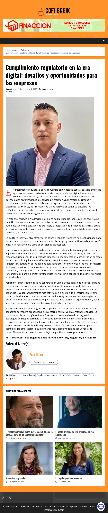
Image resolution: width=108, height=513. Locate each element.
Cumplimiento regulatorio (24, 375)
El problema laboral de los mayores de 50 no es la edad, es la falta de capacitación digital (29, 412)
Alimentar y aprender (29, 458)
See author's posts (44, 362)
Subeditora (11, 89)
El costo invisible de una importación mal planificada (78, 412)
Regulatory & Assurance (47, 375)
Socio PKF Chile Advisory (70, 375)
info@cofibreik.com (54, 509)
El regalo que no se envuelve (78, 458)
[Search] (104, 41)
